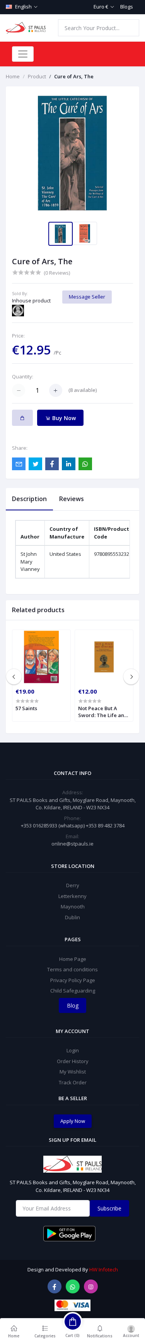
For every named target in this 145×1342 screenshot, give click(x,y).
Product (37, 76)
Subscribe (109, 1208)
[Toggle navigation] (23, 54)
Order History (73, 1061)
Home (13, 76)
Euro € (101, 6)
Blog (72, 1005)
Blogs (126, 6)
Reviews (71, 499)
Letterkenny (72, 896)
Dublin (72, 917)
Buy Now (63, 418)
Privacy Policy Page (72, 980)
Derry (72, 885)
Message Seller (87, 296)
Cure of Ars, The (74, 76)
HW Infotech (103, 1269)
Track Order (73, 1082)
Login (73, 1050)
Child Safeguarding (72, 990)
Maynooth (73, 906)
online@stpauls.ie (72, 843)
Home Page (72, 958)
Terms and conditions (72, 969)
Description (29, 499)
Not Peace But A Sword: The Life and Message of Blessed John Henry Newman (103, 712)
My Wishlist (73, 1071)
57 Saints (26, 708)
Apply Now (72, 1120)
